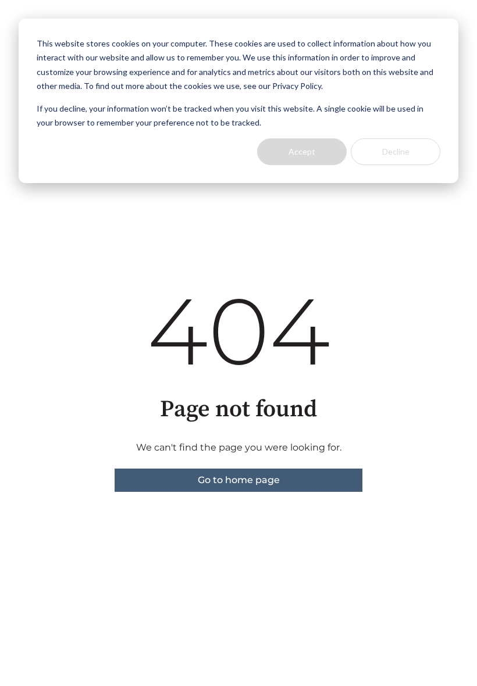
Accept (302, 151)
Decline (396, 151)
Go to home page (239, 479)
